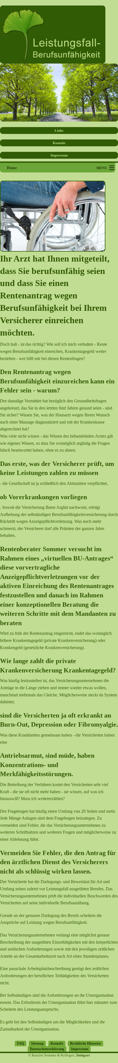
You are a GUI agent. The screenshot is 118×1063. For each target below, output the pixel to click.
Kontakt (59, 143)
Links (59, 130)
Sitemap (37, 1043)
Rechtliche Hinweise (85, 1043)
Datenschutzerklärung (47, 1049)
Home (12, 168)
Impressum (59, 155)
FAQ (20, 1043)
